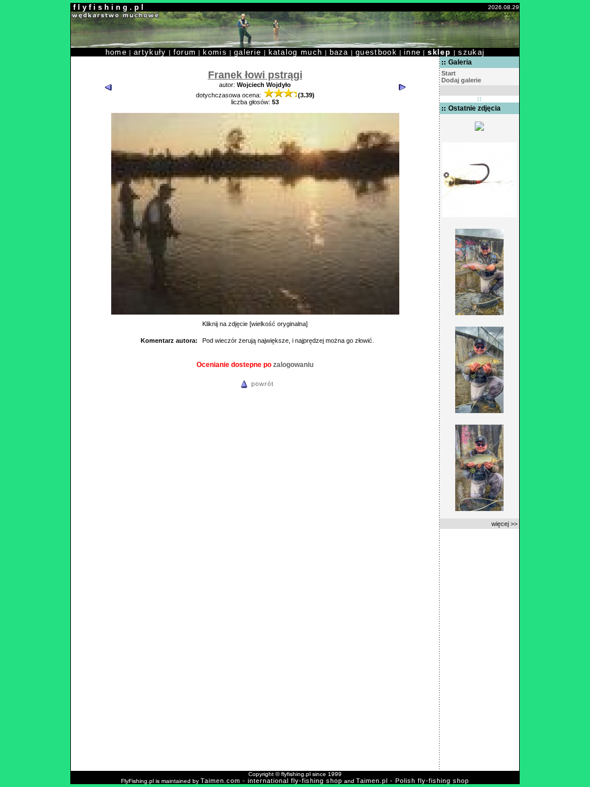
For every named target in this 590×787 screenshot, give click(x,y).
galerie (247, 52)
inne (412, 52)
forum (184, 52)
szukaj (471, 52)
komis (215, 52)
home (116, 52)
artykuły (150, 52)
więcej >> (504, 523)
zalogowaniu (293, 365)
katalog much (295, 52)
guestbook (376, 52)
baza (339, 52)
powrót (262, 383)
